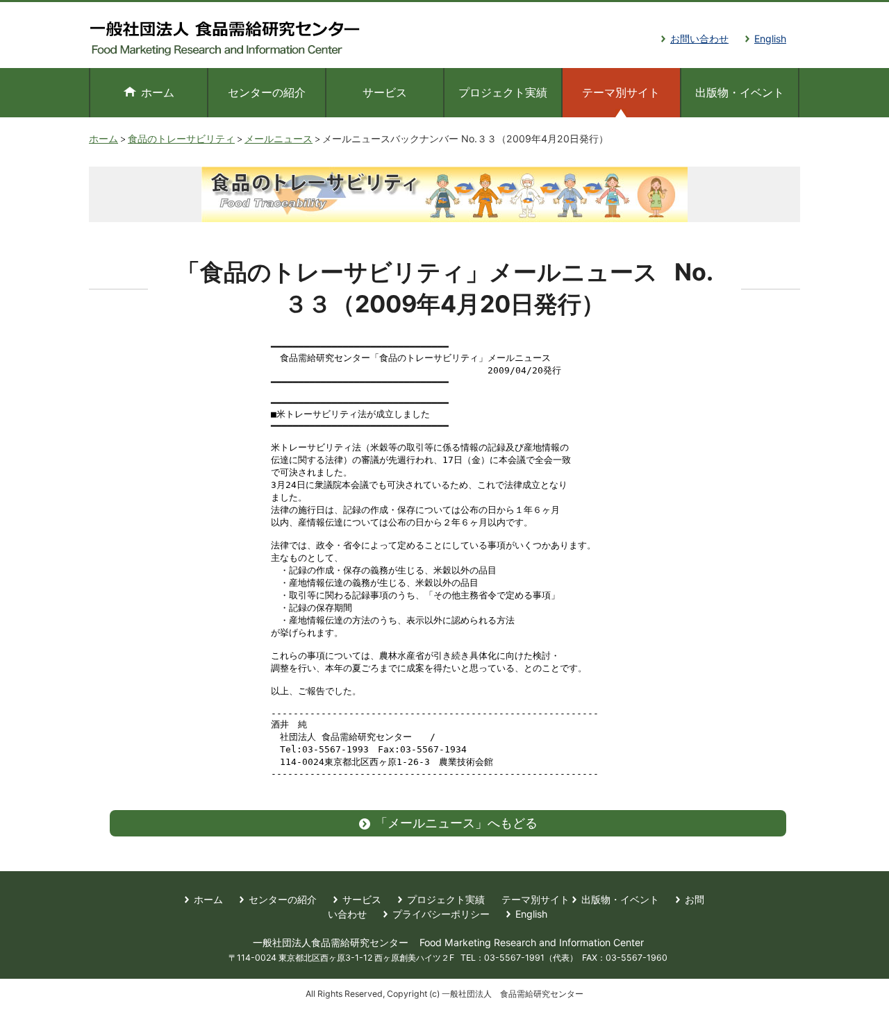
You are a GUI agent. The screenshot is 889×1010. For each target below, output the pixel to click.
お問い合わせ (699, 38)
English (770, 38)
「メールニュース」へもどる (456, 823)
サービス (385, 92)
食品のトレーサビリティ (181, 138)
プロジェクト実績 (502, 92)
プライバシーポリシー (441, 914)
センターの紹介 (267, 92)
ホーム (157, 92)
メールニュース (278, 138)
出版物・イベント (739, 92)
